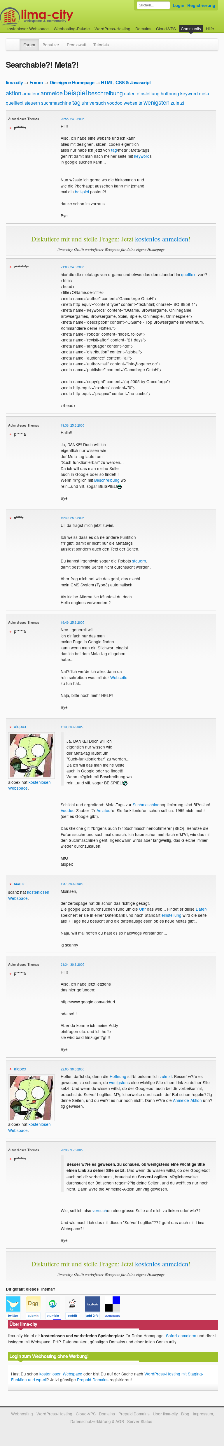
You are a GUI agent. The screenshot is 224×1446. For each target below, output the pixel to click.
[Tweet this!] (16, 1317)
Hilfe (210, 28)
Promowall (76, 45)
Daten (201, 909)
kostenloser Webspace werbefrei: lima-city (58, 16)
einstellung (148, 93)
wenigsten (156, 102)
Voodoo (68, 810)
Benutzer (51, 45)
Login (178, 5)
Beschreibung (107, 480)
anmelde (52, 93)
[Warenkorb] (218, 26)
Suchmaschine (146, 804)
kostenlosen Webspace (60, 1374)
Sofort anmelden (181, 1335)
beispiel (75, 92)
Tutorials (101, 45)
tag (76, 102)
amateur (30, 93)
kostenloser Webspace (28, 28)
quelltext (14, 102)
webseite (133, 102)
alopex (20, 726)
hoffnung (170, 93)
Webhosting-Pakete (72, 28)
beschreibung (105, 93)
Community (191, 28)
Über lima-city (165, 1414)
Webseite (118, 677)
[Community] (16, 42)
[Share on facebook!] (95, 1317)
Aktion (196, 1100)
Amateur (104, 810)
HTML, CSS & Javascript (125, 82)
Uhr (142, 909)
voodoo (115, 102)
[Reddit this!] (75, 1317)
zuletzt (177, 102)
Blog (185, 1414)
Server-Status (139, 1421)
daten (130, 93)
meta (204, 93)
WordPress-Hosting (112, 28)
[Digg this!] (36, 1317)
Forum (29, 45)
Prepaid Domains (92, 1379)
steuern (32, 102)
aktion (13, 93)
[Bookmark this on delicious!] (114, 1317)
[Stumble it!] (55, 1317)
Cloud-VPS (166, 28)
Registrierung (201, 5)
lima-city (14, 82)
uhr (85, 102)
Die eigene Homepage (72, 82)
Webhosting (22, 1414)
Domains (143, 28)
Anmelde (181, 1100)
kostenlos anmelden (161, 238)
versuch (98, 102)
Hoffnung (118, 1076)
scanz (19, 883)
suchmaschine (56, 102)
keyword (189, 93)
